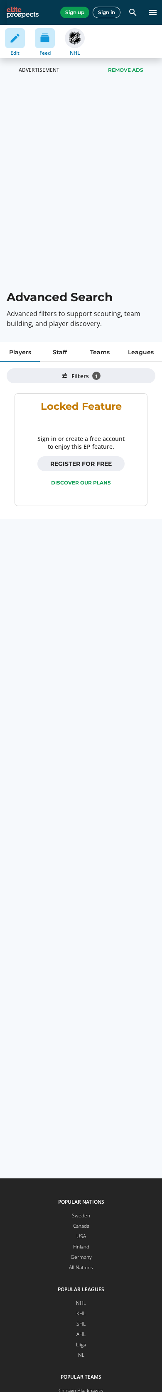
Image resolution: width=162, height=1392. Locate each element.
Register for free (81, 463)
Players (20, 352)
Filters (84, 376)
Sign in (106, 12)
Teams (100, 352)
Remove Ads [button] (125, 70)
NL (81, 1354)
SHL (81, 1323)
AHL (81, 1334)
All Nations (81, 1267)
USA (81, 1236)
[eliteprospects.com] (23, 12)
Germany (81, 1257)
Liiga (81, 1344)
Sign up (74, 12)
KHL (81, 1313)
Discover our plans (81, 482)
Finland (81, 1246)
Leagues (141, 352)
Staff (60, 352)
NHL (81, 1303)
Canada (81, 1225)
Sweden (81, 1215)
